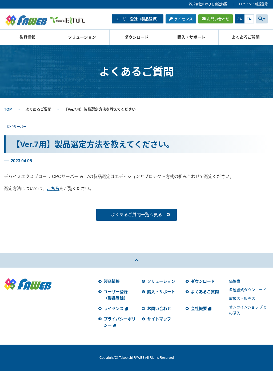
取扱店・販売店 (242, 298)
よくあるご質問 (246, 37)
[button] (262, 18)
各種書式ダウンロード (247, 290)
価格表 (234, 281)
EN (249, 19)
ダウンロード (136, 37)
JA (240, 19)
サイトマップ (159, 319)
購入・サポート (191, 37)
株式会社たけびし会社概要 (208, 4)
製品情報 (27, 37)
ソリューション (82, 37)
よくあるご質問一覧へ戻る (136, 214)
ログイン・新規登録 (253, 4)
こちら (53, 188)
